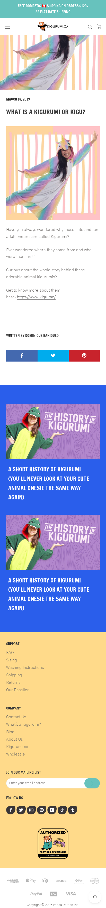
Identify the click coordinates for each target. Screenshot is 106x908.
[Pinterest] (42, 810)
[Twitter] (21, 810)
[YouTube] (52, 810)
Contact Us (16, 717)
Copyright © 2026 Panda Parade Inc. (53, 905)
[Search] (90, 26)
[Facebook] (11, 810)
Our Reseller (17, 690)
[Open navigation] (7, 26)
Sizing (11, 660)
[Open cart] (99, 26)
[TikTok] (62, 810)
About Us (14, 739)
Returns (13, 682)
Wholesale (15, 754)
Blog (10, 732)
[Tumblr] (72, 810)
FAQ (10, 653)
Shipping (14, 675)
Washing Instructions (25, 668)
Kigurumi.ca (17, 747)
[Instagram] (31, 810)
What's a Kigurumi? (23, 724)
